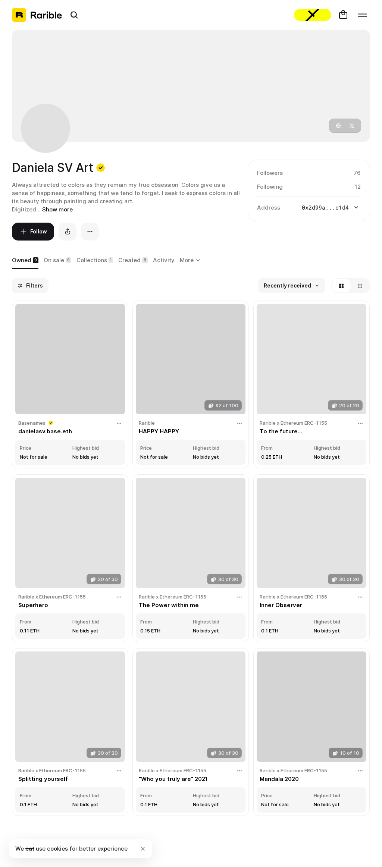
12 (358, 186)
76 (357, 172)
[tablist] (191, 260)
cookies (57, 848)
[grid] (191, 559)
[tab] (25, 260)
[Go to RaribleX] (312, 15)
